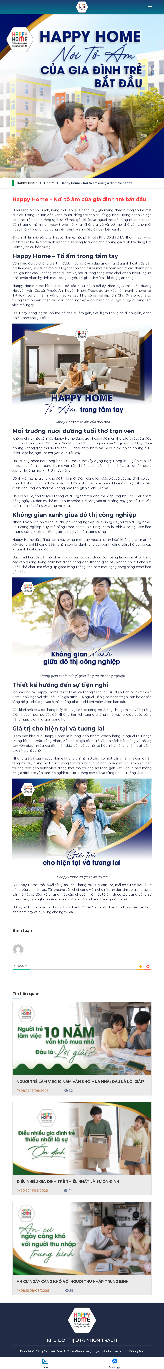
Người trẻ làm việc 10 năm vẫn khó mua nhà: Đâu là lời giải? (80, 1081)
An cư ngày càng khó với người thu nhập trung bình (73, 1281)
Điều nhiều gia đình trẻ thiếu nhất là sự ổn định (68, 1181)
